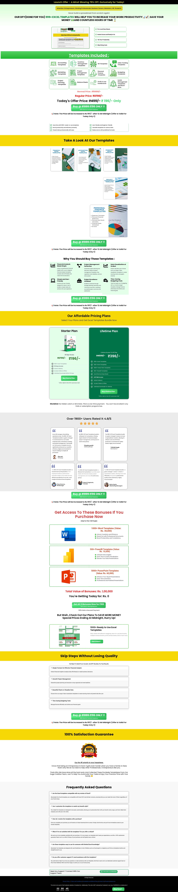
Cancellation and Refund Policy (90, 881)
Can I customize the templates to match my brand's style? (70, 806)
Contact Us (101, 881)
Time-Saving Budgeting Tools (61, 701)
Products (107, 881)
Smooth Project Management (61, 679)
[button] (89, 668)
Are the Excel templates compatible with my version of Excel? (71, 793)
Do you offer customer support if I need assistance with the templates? (74, 857)
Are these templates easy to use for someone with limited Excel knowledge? (76, 844)
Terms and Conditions (76, 881)
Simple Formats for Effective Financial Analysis (67, 668)
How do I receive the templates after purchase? (67, 819)
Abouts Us (112, 881)
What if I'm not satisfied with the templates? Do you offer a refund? (73, 831)
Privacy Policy (66, 881)
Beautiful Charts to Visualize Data (62, 690)
